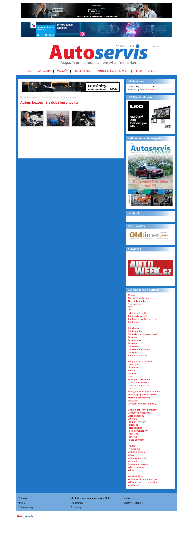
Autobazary (133, 322)
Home (28, 71)
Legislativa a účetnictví (139, 386)
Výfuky (131, 470)
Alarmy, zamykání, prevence (141, 298)
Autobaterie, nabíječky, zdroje (142, 319)
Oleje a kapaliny (136, 416)
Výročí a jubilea (135, 476)
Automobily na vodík (138, 316)
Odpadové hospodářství (139, 413)
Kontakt (21, 503)
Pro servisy (76, 507)
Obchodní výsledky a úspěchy (142, 404)
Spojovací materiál (137, 458)
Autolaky (132, 337)
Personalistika (135, 428)
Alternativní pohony (138, 301)
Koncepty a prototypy (139, 380)
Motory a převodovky (139, 398)
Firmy (138, 71)
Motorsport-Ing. (25, 507)
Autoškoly (132, 352)
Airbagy (131, 295)
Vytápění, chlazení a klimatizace (143, 482)
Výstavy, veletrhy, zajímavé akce (143, 479)
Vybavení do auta (136, 467)
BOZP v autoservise (137, 355)
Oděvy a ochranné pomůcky (142, 410)
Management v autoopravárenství (144, 392)
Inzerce (127, 498)
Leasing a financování (138, 383)
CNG (130, 307)
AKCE (151, 71)
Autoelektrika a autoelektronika (143, 334)
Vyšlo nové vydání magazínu (145, 138)
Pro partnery (77, 503)
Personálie (133, 425)
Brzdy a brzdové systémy (140, 361)
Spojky (131, 455)
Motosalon (133, 401)
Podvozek (132, 437)
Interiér (131, 371)
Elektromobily (134, 304)
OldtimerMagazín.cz (133, 503)
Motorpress (23, 498)
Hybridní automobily (138, 313)
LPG (129, 310)
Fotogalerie (34, 97)
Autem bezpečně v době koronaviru (59, 97)
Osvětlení (132, 419)
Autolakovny (134, 340)
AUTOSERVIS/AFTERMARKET (113, 71)
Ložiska (131, 389)
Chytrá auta (133, 364)
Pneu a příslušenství (138, 431)
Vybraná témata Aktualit (143, 290)
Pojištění (132, 446)
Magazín (62, 71)
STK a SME (133, 461)
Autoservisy (133, 346)
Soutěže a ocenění (136, 452)
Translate (150, 89)
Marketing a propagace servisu (143, 395)
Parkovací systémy (137, 422)
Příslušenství (134, 449)
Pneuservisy (133, 434)
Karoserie (132, 374)
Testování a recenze (138, 464)
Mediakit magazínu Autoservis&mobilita (90, 498)
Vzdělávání (133, 485)
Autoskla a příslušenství (139, 349)
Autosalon (133, 343)
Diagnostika (133, 367)
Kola (130, 377)
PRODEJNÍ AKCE (82, 71)
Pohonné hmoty (136, 440)
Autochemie (133, 328)
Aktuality (44, 71)
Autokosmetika (135, 331)
